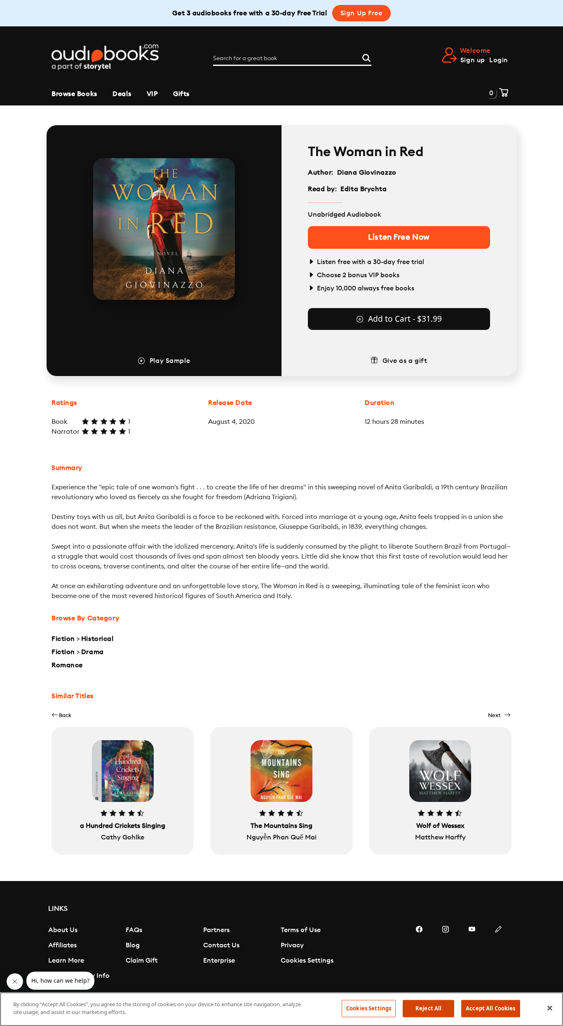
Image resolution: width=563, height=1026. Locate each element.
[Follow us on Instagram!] (445, 954)
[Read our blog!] (498, 954)
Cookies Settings (307, 960)
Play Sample (170, 360)
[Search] (366, 56)
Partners (216, 930)
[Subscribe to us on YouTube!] (472, 954)
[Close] (550, 1008)
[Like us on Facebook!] (419, 954)
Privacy (292, 945)
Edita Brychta (363, 189)
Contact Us (221, 945)
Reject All (428, 1008)
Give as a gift (404, 360)
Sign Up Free (361, 13)
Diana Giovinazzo (366, 172)
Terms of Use (301, 930)
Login (498, 60)
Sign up (472, 60)
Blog (133, 945)
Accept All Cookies (490, 1008)
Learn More (66, 960)
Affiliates (62, 945)
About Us (62, 930)
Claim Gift (141, 960)
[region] (281, 1009)
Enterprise (219, 960)
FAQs (134, 930)
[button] (61, 715)
